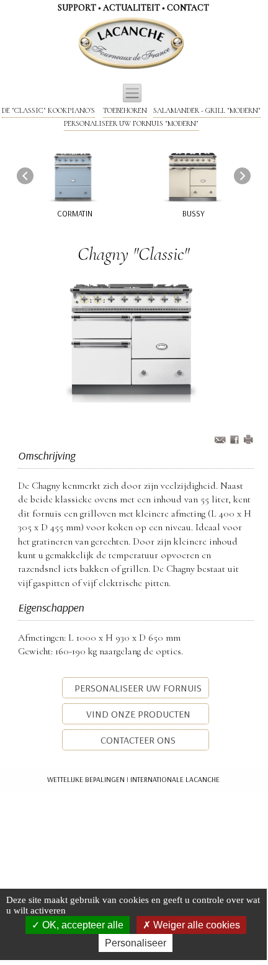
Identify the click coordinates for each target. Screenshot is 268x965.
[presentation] (25, 175)
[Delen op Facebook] (221, 441)
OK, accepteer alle (81, 925)
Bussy (193, 213)
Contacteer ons (137, 740)
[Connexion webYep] (82, 43)
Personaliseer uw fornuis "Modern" (131, 123)
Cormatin (74, 213)
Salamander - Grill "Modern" (207, 110)
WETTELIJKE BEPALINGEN (86, 779)
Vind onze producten (137, 714)
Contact (188, 7)
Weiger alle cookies (195, 925)
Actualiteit (131, 7)
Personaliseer (135, 943)
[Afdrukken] (248, 441)
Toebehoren (125, 110)
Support (77, 7)
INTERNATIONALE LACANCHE (175, 779)
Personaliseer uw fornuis (137, 688)
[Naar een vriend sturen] (236, 441)
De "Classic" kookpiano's (48, 110)
